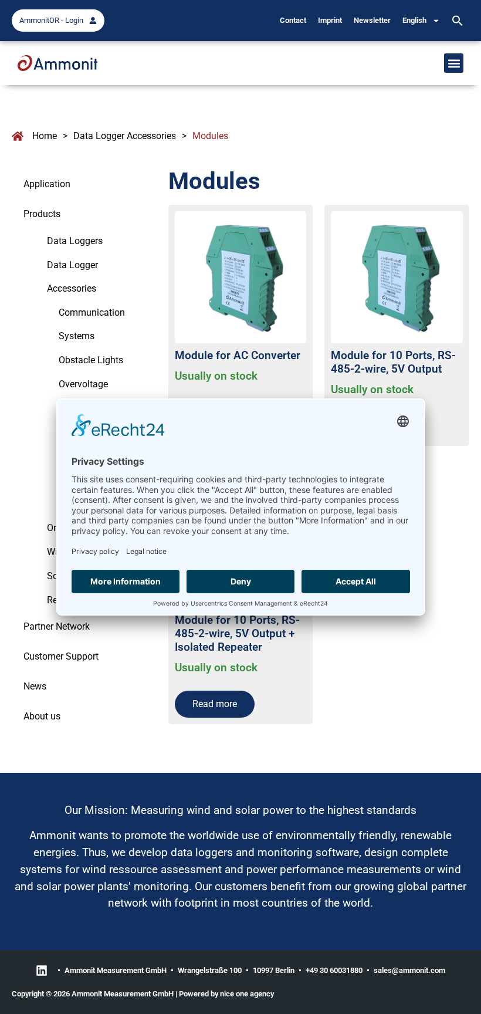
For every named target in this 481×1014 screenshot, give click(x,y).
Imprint (330, 20)
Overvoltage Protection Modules (99, 395)
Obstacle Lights (91, 360)
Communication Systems (92, 324)
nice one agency (247, 993)
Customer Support (61, 656)
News (34, 686)
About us (41, 716)
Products (41, 213)
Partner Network (56, 626)
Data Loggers (75, 240)
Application (46, 184)
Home (44, 135)
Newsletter (372, 20)
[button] (457, 20)
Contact (293, 20)
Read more (214, 703)
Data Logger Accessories (124, 135)
